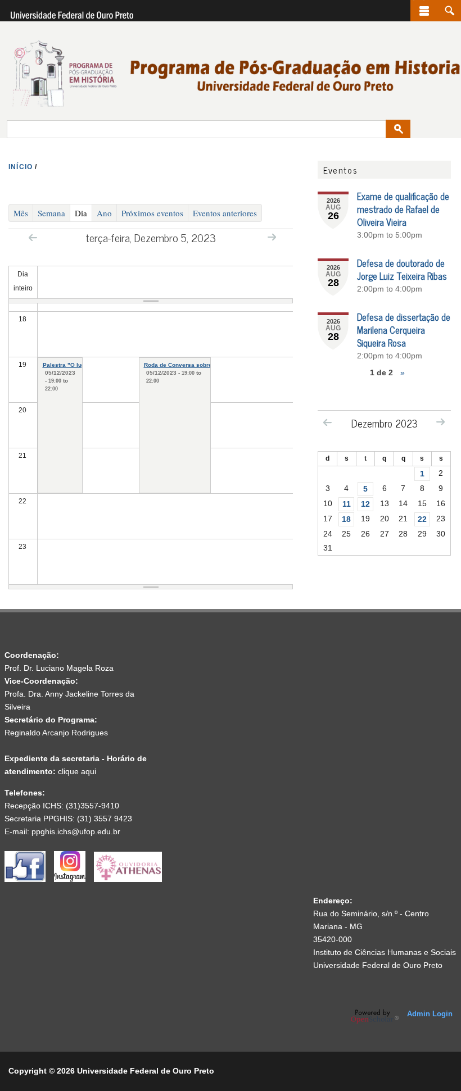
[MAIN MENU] (424, 10)
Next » (272, 236)
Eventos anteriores (225, 213)
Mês (20, 213)
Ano (104, 213)
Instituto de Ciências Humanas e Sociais (384, 952)
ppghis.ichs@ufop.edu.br (75, 831)
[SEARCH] (449, 10)
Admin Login (430, 1014)
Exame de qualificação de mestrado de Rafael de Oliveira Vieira (403, 209)
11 (346, 503)
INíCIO (20, 167)
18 (346, 519)
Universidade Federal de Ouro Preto (377, 965)
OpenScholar (375, 1016)
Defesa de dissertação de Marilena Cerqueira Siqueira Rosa (403, 330)
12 (365, 503)
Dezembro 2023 (384, 423)
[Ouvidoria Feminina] (128, 879)
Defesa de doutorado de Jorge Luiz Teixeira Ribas (402, 269)
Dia (83, 213)
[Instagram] (74, 879)
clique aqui (77, 771)
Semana (51, 213)
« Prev (33, 237)
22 (422, 519)
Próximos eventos (152, 213)
